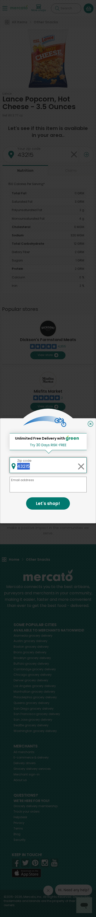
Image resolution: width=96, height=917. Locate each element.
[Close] (90, 424)
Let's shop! (48, 503)
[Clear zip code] (81, 465)
